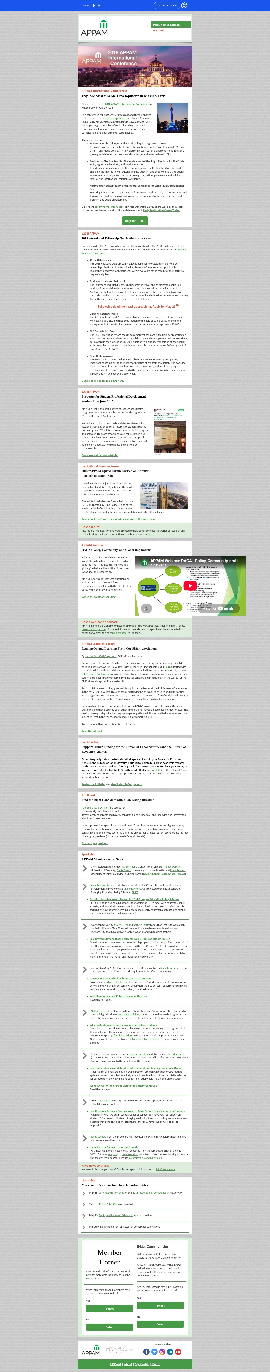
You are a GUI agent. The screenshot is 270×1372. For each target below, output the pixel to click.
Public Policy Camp (109, 1204)
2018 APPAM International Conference (127, 104)
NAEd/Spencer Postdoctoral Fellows (164, 874)
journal (169, 667)
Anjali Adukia (130, 866)
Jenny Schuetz (98, 1136)
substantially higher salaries (145, 1039)
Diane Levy (166, 968)
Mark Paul (178, 1054)
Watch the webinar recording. (99, 597)
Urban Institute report (117, 982)
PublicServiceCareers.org (95, 807)
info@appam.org (165, 1169)
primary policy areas (118, 118)
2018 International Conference (149, 1192)
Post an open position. (95, 843)
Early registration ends (111, 1192)
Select (110, 1308)
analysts (112, 1154)
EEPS (134, 892)
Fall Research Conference (96, 674)
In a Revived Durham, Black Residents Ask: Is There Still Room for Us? (130, 939)
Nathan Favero (99, 1011)
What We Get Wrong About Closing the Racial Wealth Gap (123, 1085)
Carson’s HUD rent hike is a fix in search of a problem (120, 978)
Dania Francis (124, 870)
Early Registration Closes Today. (161, 210)
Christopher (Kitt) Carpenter (100, 656)
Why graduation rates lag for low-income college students (123, 1025)
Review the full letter (93, 784)
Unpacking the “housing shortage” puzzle (114, 1147)
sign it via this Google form (126, 784)
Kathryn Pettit (141, 925)
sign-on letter (154, 770)
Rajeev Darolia (172, 866)
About (128, 1364)
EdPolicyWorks (133, 888)
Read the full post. (92, 731)
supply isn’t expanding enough (145, 1158)
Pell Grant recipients (129, 1014)
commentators (130, 1154)
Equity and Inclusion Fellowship (116, 1215)
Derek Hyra (121, 925)
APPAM (115, 1364)
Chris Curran (107, 1100)
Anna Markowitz (100, 885)
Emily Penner (177, 870)
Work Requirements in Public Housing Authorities (118, 996)
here (150, 534)
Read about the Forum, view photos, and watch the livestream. (118, 519)
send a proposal (118, 633)
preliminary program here (109, 207)
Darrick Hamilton (138, 1054)
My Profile (142, 1364)
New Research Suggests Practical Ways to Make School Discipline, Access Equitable (137, 1111)
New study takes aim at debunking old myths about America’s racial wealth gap (136, 1068)
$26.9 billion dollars (121, 1035)
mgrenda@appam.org (94, 629)
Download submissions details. (100, 455)
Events (156, 1364)
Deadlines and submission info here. (103, 381)
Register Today (135, 220)
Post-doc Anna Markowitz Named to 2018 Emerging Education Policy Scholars (134, 899)
